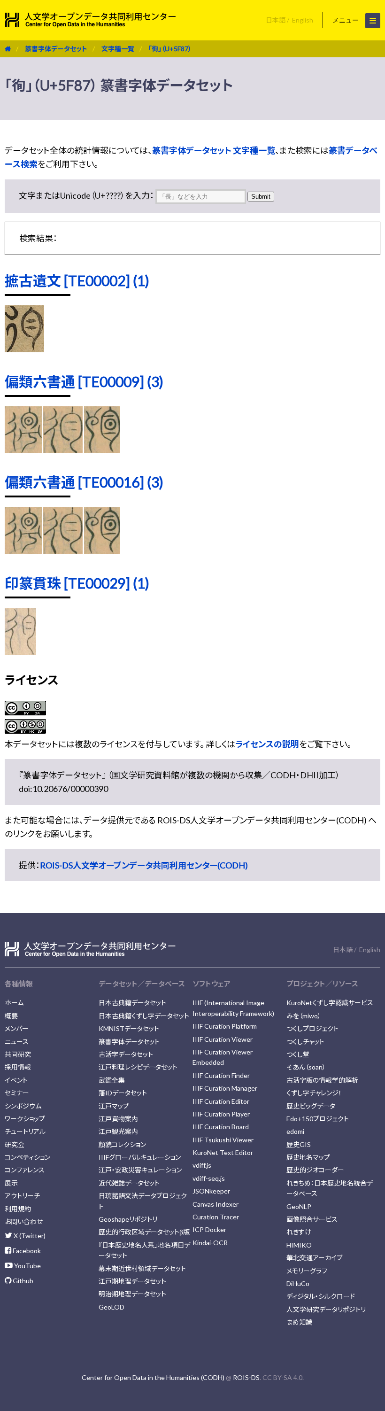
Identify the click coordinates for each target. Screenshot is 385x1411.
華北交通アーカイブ (314, 1258)
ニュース (17, 1042)
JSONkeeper (211, 1191)
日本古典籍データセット (132, 1003)
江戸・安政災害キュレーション (140, 1170)
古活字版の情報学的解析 (322, 1080)
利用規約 (18, 1209)
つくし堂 (297, 1054)
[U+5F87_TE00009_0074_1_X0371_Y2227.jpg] (23, 450)
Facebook (26, 1251)
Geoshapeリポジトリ (128, 1219)
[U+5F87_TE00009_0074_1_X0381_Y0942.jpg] (63, 450)
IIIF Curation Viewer (222, 1039)
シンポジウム (23, 1106)
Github (22, 1281)
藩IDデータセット (123, 1093)
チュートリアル (25, 1131)
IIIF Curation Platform (224, 1026)
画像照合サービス (312, 1219)
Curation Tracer (215, 1217)
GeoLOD (111, 1307)
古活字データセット (126, 1054)
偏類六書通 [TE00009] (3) (84, 381)
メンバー (17, 1028)
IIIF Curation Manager (224, 1088)
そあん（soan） (306, 1067)
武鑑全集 (112, 1080)
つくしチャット (305, 1042)
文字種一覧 (117, 49)
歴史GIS (298, 1144)
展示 (11, 1183)
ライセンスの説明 (267, 744)
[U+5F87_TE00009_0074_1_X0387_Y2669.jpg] (102, 450)
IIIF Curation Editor (220, 1101)
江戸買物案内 (118, 1119)
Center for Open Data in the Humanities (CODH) (153, 1377)
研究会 (14, 1144)
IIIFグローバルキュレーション (140, 1157)
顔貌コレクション (122, 1144)
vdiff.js (201, 1165)
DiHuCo (297, 1283)
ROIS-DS (246, 1377)
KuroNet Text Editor (222, 1152)
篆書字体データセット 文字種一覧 (213, 150)
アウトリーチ (22, 1196)
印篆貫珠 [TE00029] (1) (77, 582)
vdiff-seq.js (208, 1178)
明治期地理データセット (132, 1294)
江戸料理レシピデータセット (138, 1067)
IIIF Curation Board (220, 1127)
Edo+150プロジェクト (317, 1119)
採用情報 (18, 1067)
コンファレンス (25, 1170)
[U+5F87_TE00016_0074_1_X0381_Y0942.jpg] (63, 550)
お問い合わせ (24, 1221)
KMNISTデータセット (129, 1028)
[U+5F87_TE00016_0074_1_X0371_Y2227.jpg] (23, 550)
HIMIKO (299, 1245)
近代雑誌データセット (129, 1183)
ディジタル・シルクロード (320, 1296)
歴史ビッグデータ (310, 1106)
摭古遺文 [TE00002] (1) (77, 280)
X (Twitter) (29, 1236)
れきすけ (298, 1232)
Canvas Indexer (215, 1204)
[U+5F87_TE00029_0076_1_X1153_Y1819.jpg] (20, 651)
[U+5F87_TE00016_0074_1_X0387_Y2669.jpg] (102, 550)
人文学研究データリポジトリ (326, 1309)
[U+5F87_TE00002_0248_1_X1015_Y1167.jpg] (24, 349)
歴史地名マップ (308, 1157)
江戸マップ (114, 1106)
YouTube (27, 1266)
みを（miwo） (303, 1016)
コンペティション (27, 1157)
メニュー (346, 20)
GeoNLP (298, 1206)
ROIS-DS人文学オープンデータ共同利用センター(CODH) (144, 865)
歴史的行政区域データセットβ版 (144, 1232)
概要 (11, 1016)
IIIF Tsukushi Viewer (223, 1140)
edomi (295, 1131)
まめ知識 (299, 1322)
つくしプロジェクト (312, 1028)
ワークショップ (25, 1119)
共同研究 (18, 1054)
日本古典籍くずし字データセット (144, 1016)
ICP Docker (209, 1229)
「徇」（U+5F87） (170, 49)
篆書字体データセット (56, 49)
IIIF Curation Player (221, 1114)
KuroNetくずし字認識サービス (329, 1003)
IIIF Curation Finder (221, 1075)
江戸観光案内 (118, 1131)
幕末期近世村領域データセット (142, 1268)
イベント (16, 1080)
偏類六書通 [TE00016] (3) (84, 481)
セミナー (17, 1093)
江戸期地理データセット (132, 1281)
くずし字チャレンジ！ (314, 1093)
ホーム (14, 1003)
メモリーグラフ (306, 1271)
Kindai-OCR (210, 1243)
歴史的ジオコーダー (315, 1170)
